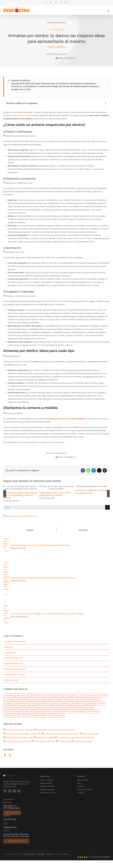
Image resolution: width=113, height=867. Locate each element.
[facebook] (5, 793)
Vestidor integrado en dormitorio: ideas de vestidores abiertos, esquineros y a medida (91, 497)
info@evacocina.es (10, 830)
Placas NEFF (29, 714)
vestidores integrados (39, 718)
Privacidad (40, 856)
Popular (30, 532)
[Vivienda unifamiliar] (22, 736)
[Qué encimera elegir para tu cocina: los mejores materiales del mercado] (6, 541)
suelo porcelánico (11, 718)
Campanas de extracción (97, 698)
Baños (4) (8, 649)
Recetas (39, 714)
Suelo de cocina (65, 714)
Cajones (82, 698)
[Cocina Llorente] (63, 744)
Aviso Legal (29, 856)
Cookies (49, 856)
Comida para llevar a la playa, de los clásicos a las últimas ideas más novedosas (42, 580)
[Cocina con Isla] (89, 736)
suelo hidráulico (79, 714)
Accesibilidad (9, 698)
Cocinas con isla (36, 702)
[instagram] (9, 793)
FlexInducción (45, 706)
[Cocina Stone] (44, 740)
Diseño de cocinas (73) (14, 660)
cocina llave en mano (12, 702)
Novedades (64, 710)
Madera (7, 710)
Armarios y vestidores (57, 47)
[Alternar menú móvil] (108, 11)
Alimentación (37, 698)
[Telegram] (93, 470)
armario (59, 698)
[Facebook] (83, 470)
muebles (29, 710)
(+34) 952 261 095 (9, 822)
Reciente (83, 532)
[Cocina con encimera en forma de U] (60, 736)
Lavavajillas (90, 706)
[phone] (19, 793)
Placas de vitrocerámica (13, 714)
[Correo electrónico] (99, 470)
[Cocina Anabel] (43, 744)
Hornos (55, 706)
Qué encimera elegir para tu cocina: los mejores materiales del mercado (39, 547)
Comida (56, 702)
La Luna (64, 856)
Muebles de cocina (42, 710)
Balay (67, 698)
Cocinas (25, 702)
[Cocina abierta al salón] (81, 744)
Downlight (8, 706)
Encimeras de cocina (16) (15, 677)
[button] (56, 103)
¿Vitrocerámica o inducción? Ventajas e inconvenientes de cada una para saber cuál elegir (47, 616)
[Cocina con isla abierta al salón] (18, 732)
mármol (54, 710)
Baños (74, 698)
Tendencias (24, 718)
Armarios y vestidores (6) (15, 644)
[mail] (14, 793)
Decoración (83, 702)
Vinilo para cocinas (57, 718)
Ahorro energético (23, 698)
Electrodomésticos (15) (14, 666)
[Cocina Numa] (17, 744)
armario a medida (25, 115)
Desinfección (94, 702)
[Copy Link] (104, 470)
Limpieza (100, 706)
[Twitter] (10, 757)
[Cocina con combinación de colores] (54, 732)
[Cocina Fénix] (74, 740)
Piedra (73, 710)
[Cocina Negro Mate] (18, 740)
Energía (34, 706)
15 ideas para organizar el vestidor (55, 490)
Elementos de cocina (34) (15, 671)
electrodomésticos (22, 706)
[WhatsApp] (88, 470)
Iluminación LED (77, 706)
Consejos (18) (10, 655)
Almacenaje (49, 698)
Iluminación (65, 706)
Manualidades (18, 710)
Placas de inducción (86, 710)
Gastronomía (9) (11, 682)
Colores (48, 702)
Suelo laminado (93, 714)
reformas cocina (51, 714)
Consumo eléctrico (69, 702)
